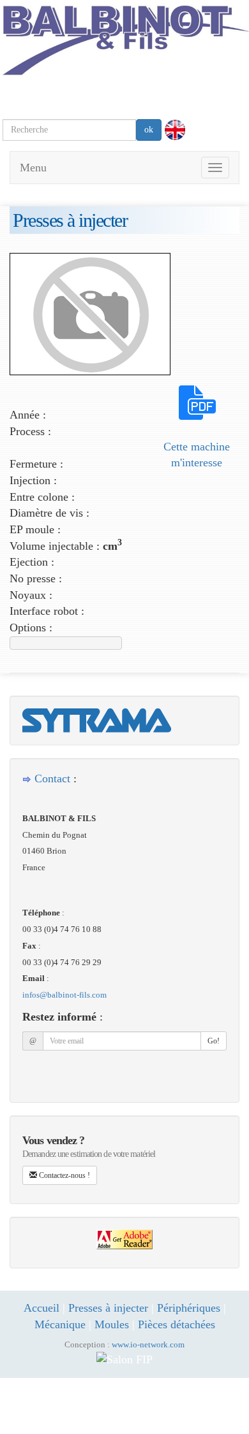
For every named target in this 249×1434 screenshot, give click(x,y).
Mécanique (60, 1324)
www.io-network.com (148, 1344)
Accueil (41, 1307)
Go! (213, 1040)
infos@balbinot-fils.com (64, 995)
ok (148, 129)
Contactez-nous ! (63, 1175)
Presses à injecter (108, 1307)
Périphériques (188, 1307)
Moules (111, 1324)
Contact (52, 778)
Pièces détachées (176, 1324)
